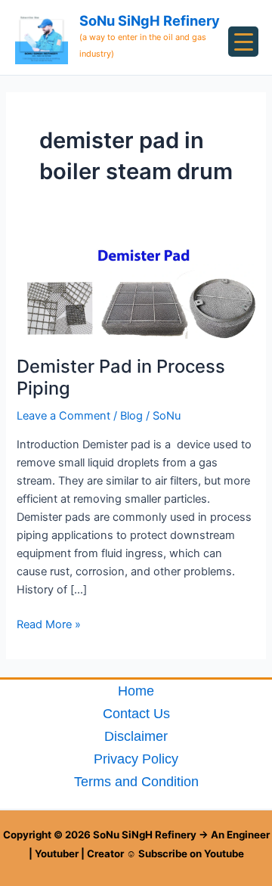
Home (136, 691)
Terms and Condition (136, 781)
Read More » (49, 623)
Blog (131, 416)
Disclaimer (136, 736)
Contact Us (136, 713)
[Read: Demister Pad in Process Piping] (136, 289)
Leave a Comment (63, 416)
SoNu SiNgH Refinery (149, 20)
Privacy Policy (136, 759)
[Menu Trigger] (243, 41)
